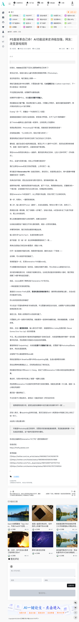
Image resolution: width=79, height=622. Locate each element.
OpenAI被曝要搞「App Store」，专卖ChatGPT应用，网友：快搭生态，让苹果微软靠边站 (18, 525)
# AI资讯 (16, 476)
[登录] (72, 3)
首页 (10, 32)
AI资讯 (15, 32)
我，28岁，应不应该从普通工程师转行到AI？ (18, 551)
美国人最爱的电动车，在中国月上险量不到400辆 (42, 525)
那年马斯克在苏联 (38, 550)
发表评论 (71, 585)
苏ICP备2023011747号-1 (31, 618)
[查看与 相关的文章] (11, 56)
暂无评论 (15, 559)
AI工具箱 (37, 49)
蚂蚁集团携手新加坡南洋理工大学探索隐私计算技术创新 (66, 525)
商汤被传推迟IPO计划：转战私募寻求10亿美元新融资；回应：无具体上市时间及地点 (66, 551)
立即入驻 (73, 12)
